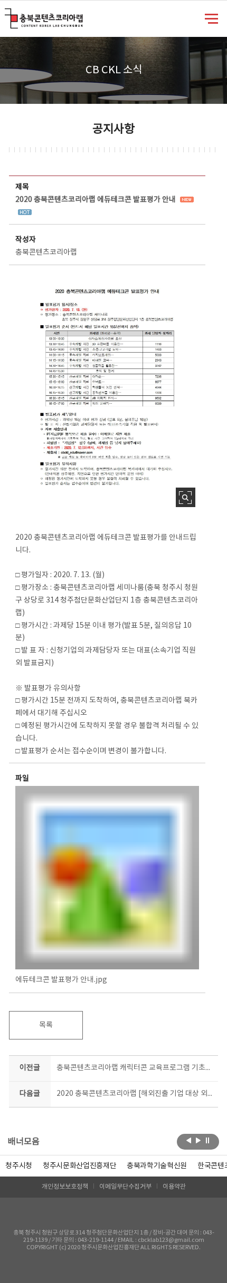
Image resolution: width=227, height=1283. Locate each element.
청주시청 (18, 1166)
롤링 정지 (208, 1140)
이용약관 (174, 1186)
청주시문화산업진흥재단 (79, 1166)
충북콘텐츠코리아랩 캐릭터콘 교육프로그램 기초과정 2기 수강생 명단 (134, 1068)
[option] (18, 1166)
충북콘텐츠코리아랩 (7, 14)
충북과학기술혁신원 (157, 1166)
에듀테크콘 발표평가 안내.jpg (61, 980)
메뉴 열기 (211, 18)
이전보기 (189, 1140)
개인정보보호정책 (65, 1186)
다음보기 (198, 1140)
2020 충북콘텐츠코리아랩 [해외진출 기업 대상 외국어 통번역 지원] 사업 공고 (134, 1094)
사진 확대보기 (185, 497)
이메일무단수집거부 (125, 1186)
